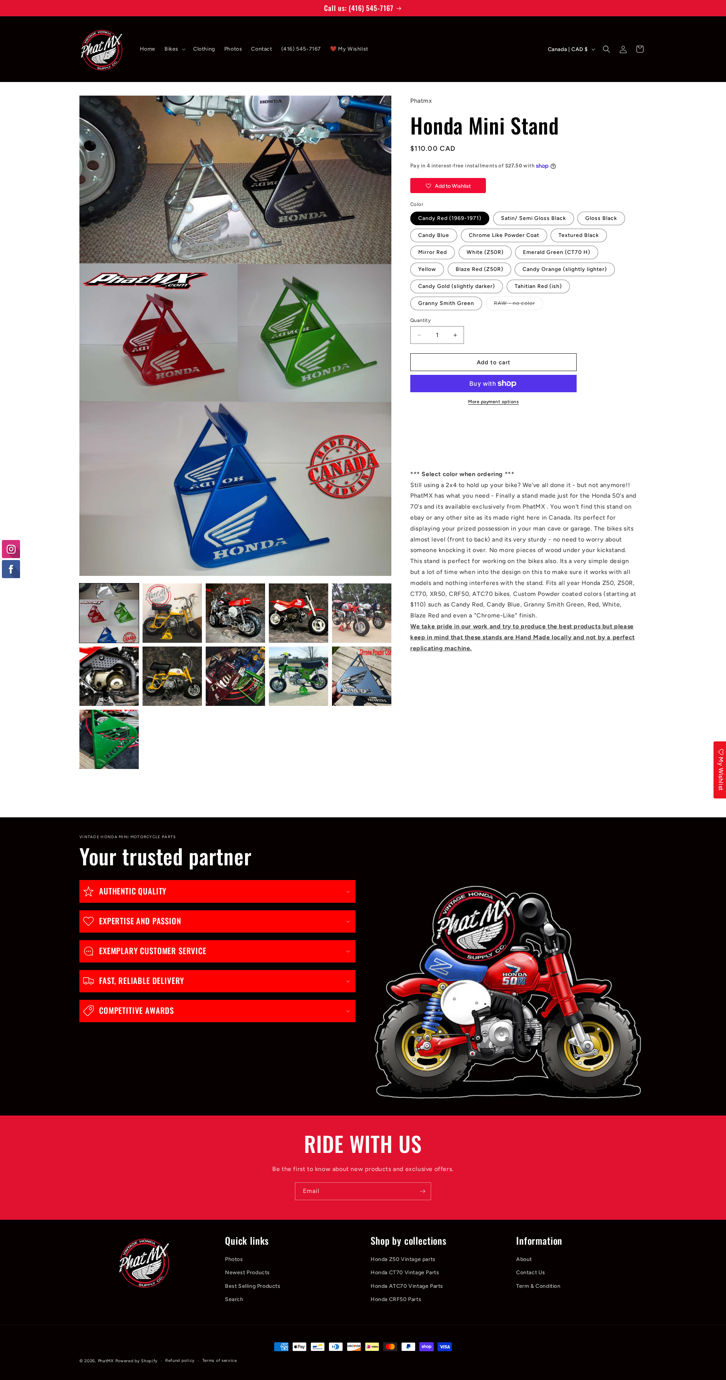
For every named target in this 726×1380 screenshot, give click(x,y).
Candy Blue (433, 235)
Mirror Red (432, 252)
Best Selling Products (253, 1286)
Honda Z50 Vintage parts (403, 1259)
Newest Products (247, 1273)
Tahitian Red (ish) (538, 286)
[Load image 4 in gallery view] (298, 613)
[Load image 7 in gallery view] (172, 676)
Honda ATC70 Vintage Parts (407, 1286)
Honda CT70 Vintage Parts (405, 1273)
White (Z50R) (485, 252)
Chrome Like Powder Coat (504, 235)
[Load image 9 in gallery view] (298, 676)
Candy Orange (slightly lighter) (565, 269)
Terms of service (219, 1360)
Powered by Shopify (136, 1360)
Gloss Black (601, 218)
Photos (234, 1259)
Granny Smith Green (446, 303)
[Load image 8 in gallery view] (235, 676)
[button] (174, 49)
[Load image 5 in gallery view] (361, 613)
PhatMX (106, 1360)
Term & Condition (538, 1286)
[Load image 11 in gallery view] (109, 739)
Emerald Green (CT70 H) (556, 252)
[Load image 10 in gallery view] (361, 676)
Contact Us (530, 1273)
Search (234, 1299)
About (524, 1259)
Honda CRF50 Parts (396, 1299)
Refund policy (180, 1360)
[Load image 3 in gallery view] (235, 613)
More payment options (493, 401)
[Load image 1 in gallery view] (109, 613)
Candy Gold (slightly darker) (456, 286)
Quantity (420, 320)
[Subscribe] (422, 1191)
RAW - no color (518, 305)
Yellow (427, 269)
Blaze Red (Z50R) (479, 269)
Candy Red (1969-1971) (449, 218)
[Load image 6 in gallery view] (109, 676)
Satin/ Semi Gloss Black (533, 218)
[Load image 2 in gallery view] (172, 613)
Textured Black (578, 235)
